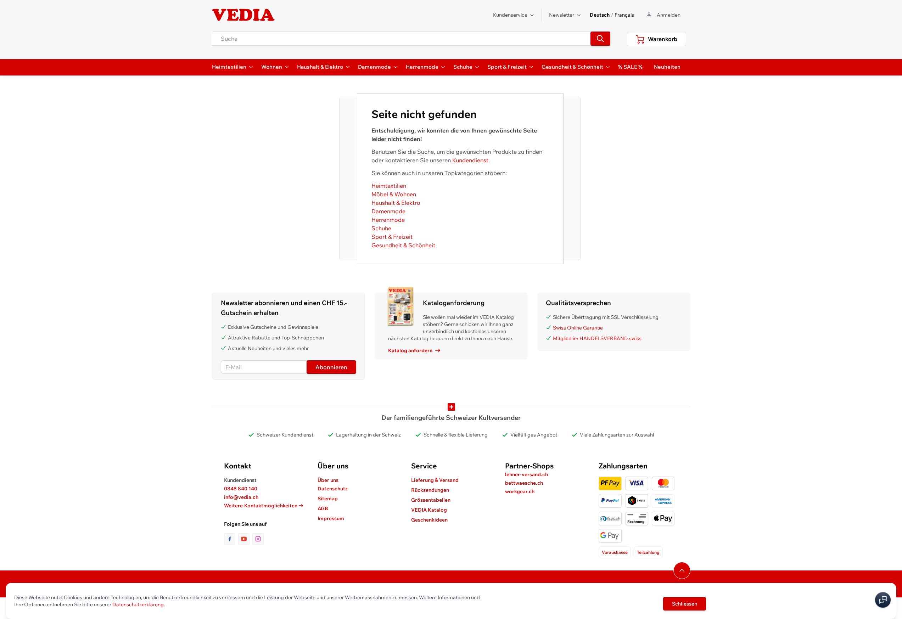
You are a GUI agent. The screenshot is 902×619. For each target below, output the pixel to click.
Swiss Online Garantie (578, 328)
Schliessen (684, 604)
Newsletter (561, 15)
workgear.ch (519, 491)
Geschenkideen (429, 520)
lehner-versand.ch (526, 474)
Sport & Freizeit (392, 236)
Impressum (331, 518)
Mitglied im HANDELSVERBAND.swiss (597, 338)
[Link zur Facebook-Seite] (231, 539)
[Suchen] (600, 39)
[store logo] (243, 15)
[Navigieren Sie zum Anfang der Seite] (681, 570)
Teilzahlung (648, 552)
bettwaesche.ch (524, 483)
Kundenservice (510, 15)
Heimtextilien (388, 185)
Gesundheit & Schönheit (403, 245)
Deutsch (600, 15)
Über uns (328, 480)
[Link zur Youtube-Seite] (245, 539)
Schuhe (381, 228)
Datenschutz (333, 488)
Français (624, 15)
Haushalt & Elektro (395, 202)
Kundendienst (470, 160)
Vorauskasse (615, 552)
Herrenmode (388, 219)
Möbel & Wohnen (393, 194)
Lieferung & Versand (435, 480)
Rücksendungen (430, 490)
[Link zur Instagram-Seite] (258, 539)
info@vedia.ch (241, 497)
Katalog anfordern (410, 350)
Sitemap (328, 498)
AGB (323, 508)
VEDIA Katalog (429, 510)
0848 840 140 (240, 488)
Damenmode (388, 211)
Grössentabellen (430, 500)
